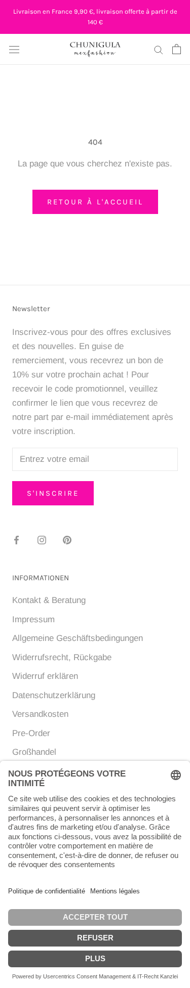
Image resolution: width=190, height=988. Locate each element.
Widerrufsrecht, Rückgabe (61, 657)
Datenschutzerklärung (53, 695)
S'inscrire (53, 493)
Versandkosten (40, 714)
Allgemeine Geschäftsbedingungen (77, 638)
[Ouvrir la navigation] (14, 49)
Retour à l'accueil (95, 201)
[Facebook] (16, 540)
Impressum (33, 619)
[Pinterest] (67, 540)
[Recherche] (158, 49)
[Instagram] (41, 540)
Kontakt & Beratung (49, 600)
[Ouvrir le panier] (176, 49)
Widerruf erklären (45, 676)
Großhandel (34, 752)
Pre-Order (31, 733)
